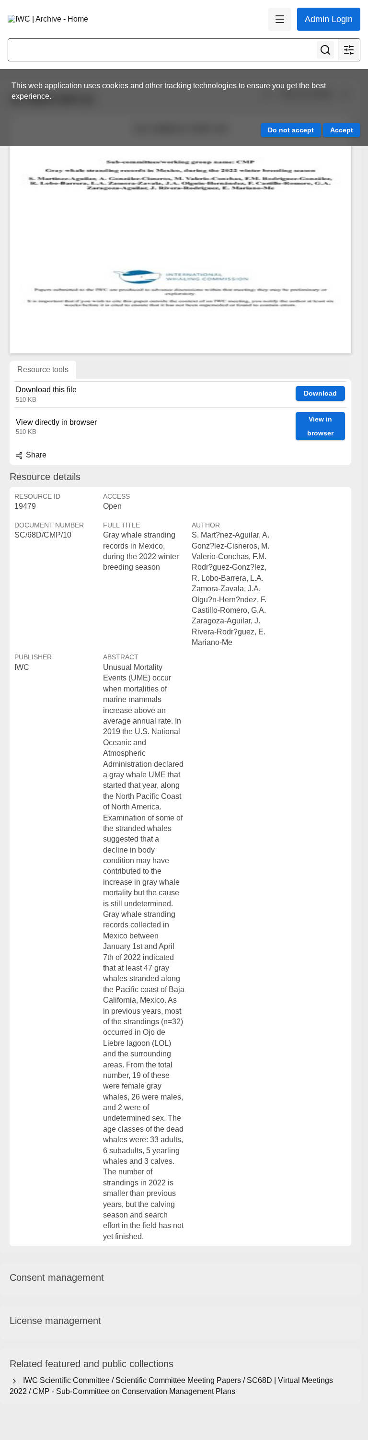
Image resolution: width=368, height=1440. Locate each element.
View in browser (320, 426)
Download (320, 393)
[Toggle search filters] (349, 50)
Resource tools (43, 369)
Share (35, 455)
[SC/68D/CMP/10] (180, 233)
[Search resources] (325, 50)
